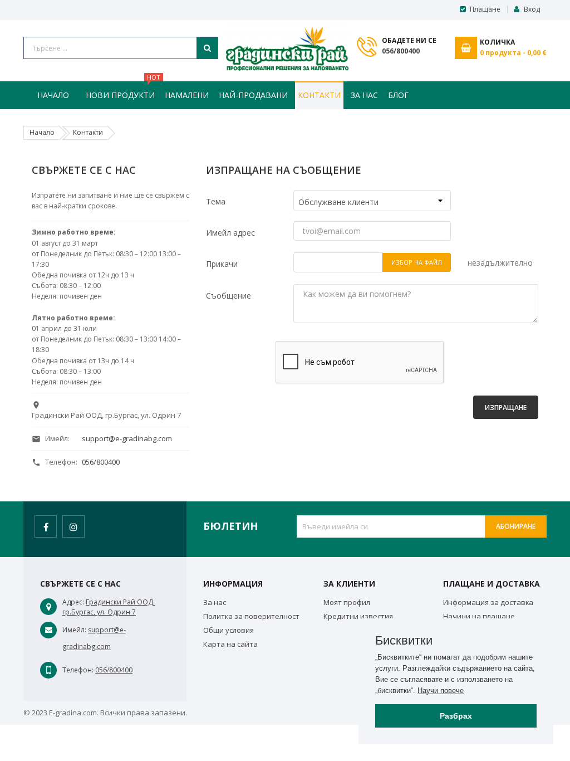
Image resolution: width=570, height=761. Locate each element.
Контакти (319, 95)
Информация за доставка (488, 602)
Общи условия (228, 630)
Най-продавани (253, 95)
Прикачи (222, 263)
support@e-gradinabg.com (127, 438)
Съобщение (228, 295)
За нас (364, 95)
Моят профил (346, 602)
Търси (207, 47)
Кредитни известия (358, 616)
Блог (398, 95)
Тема (215, 201)
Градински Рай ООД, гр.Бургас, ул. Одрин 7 (108, 607)
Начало (53, 95)
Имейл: (74, 630)
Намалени (187, 95)
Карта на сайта (230, 644)
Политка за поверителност (251, 616)
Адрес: (73, 602)
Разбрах (456, 715)
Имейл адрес (230, 232)
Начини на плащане (479, 616)
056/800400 (401, 51)
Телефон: (78, 670)
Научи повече (440, 690)
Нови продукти (122, 90)
